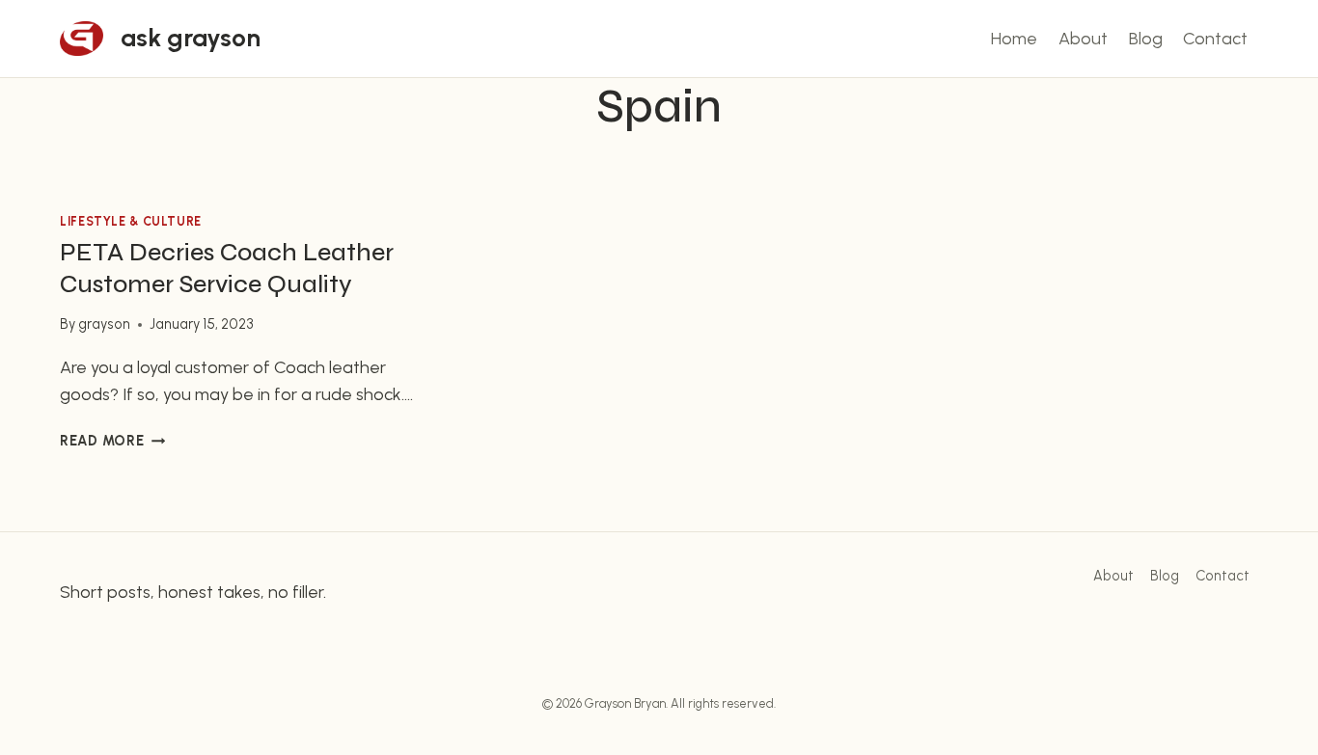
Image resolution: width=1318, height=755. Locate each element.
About (1083, 38)
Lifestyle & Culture (131, 221)
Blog (1146, 38)
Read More (112, 440)
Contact (1215, 38)
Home (1014, 38)
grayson (104, 324)
